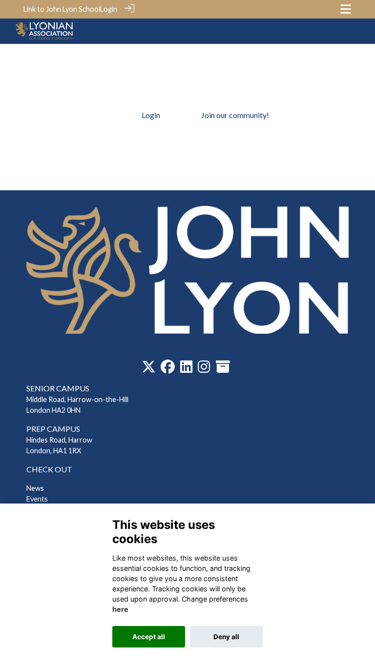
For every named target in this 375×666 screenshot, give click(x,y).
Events (37, 499)
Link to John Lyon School (61, 9)
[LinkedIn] (186, 369)
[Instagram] (204, 369)
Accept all (148, 637)
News (35, 488)
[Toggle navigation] (346, 9)
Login (108, 9)
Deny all (226, 637)
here (120, 609)
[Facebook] (168, 369)
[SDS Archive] (223, 369)
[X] (149, 369)
